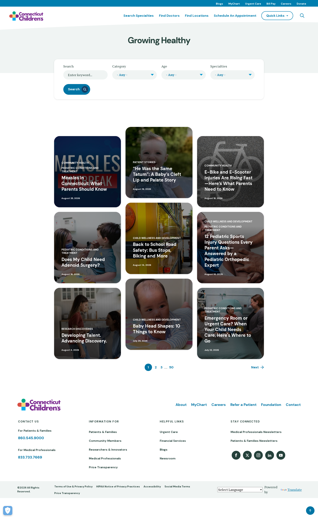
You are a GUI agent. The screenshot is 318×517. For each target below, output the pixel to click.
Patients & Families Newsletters (254, 441)
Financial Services (173, 441)
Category (119, 66)
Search (68, 66)
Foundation (271, 404)
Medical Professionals (105, 458)
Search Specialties (138, 15)
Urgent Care (253, 3)
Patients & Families (103, 432)
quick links (275, 15)
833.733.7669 (30, 457)
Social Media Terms (177, 486)
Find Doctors (169, 15)
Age (164, 66)
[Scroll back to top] (310, 510)
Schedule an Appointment (235, 15)
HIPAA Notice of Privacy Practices (118, 486)
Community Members (105, 441)
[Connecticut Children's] (26, 16)
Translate (294, 489)
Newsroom (168, 458)
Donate (301, 3)
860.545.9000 (31, 438)
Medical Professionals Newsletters (256, 432)
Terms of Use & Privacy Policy (73, 486)
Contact (293, 404)
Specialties (218, 66)
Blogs (219, 3)
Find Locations (197, 15)
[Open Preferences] (7, 510)
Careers (286, 3)
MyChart (234, 3)
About (181, 404)
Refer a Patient (243, 404)
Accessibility (152, 486)
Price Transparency (103, 467)
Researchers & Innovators (108, 450)
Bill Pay (270, 3)
